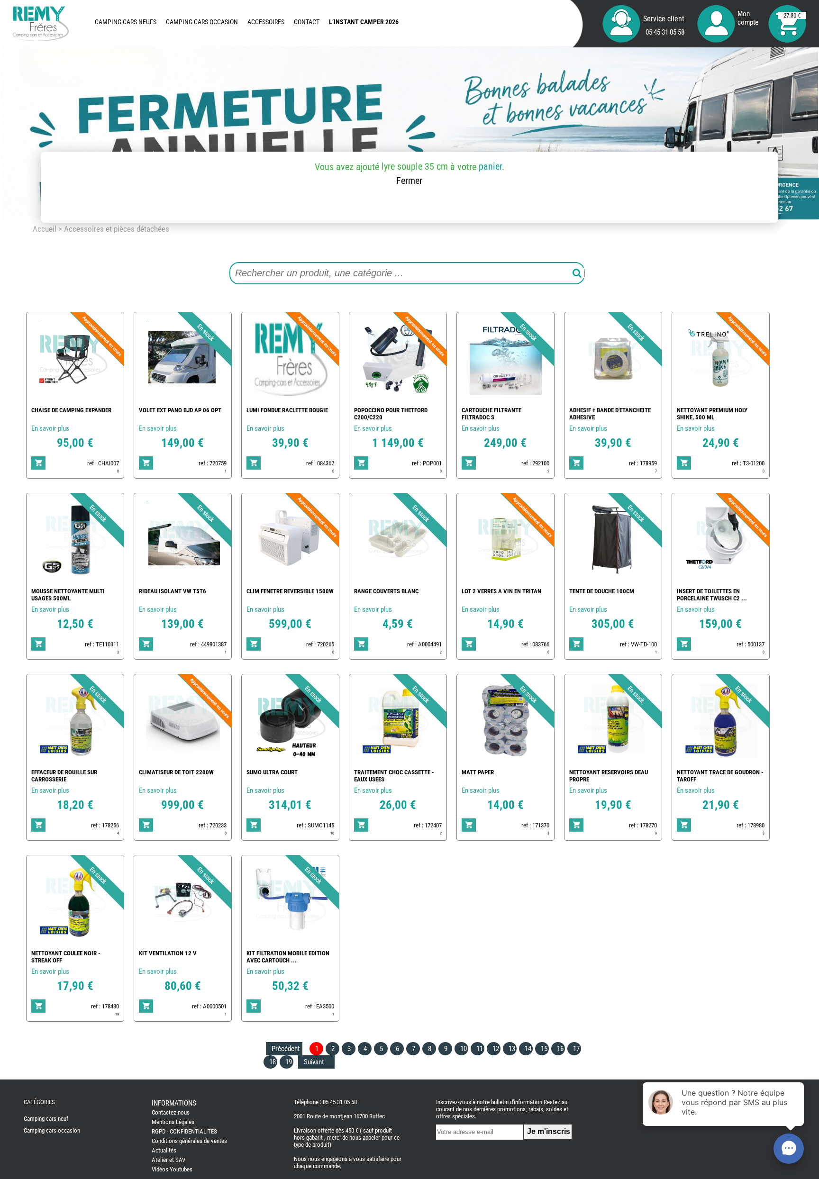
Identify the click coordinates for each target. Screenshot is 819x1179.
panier (490, 166)
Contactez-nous (171, 1112)
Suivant (314, 1062)
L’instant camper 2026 (364, 22)
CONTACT (306, 22)
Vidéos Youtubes (172, 1169)
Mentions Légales (173, 1121)
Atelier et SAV (168, 1159)
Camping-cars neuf (46, 1118)
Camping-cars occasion (52, 1130)
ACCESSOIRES (265, 22)
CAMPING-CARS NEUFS (125, 22)
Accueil (44, 229)
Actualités (164, 1150)
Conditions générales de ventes (189, 1140)
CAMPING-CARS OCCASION (202, 22)
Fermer (409, 180)
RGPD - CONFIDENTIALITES (184, 1131)
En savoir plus (50, 428)
